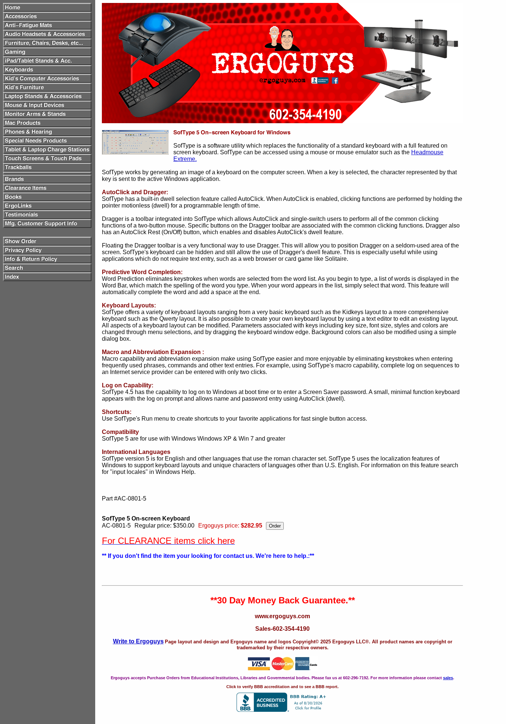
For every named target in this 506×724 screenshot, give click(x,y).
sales (448, 678)
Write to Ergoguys (138, 641)
